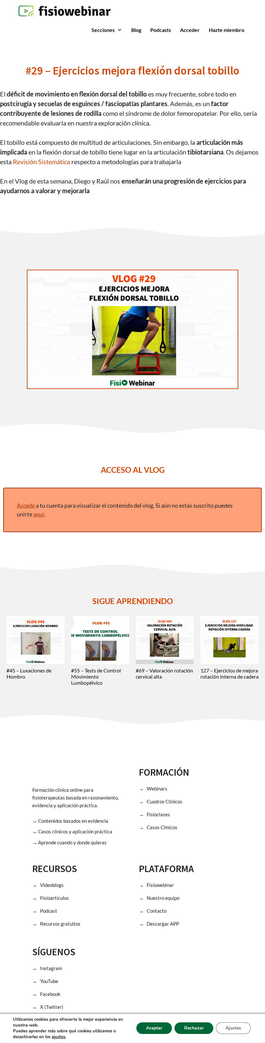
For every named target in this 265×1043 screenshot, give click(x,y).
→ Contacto (152, 911)
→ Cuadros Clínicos (160, 801)
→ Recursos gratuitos (56, 924)
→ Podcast (44, 911)
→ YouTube (45, 981)
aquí (38, 514)
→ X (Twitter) (47, 1007)
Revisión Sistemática (41, 161)
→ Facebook (46, 994)
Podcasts (160, 30)
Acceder (190, 30)
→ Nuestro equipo (159, 898)
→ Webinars (153, 788)
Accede (26, 505)
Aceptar (154, 1028)
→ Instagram (47, 968)
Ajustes (233, 1028)
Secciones (103, 30)
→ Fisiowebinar (156, 885)
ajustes (58, 1037)
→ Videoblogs (48, 885)
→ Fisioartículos (50, 898)
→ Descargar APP (159, 924)
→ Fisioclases (154, 814)
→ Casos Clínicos (158, 827)
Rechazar (194, 1028)
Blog (136, 30)
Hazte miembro (226, 30)
